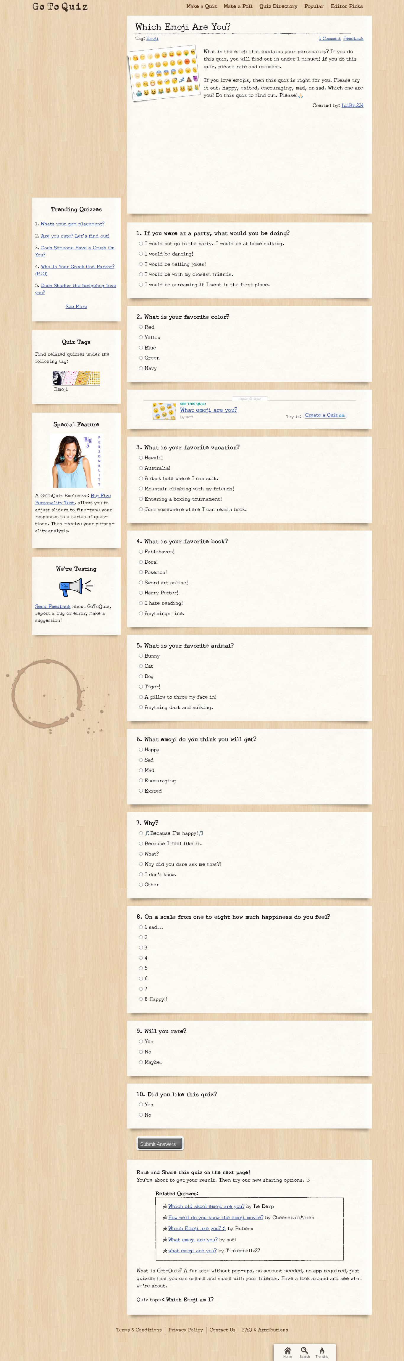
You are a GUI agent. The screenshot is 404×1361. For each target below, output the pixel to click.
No (147, 1052)
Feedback (353, 38)
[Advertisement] (249, 158)
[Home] (60, 7)
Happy (151, 749)
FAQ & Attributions (265, 1330)
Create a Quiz (321, 415)
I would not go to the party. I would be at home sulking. (214, 243)
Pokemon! (155, 572)
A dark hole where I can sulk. (181, 478)
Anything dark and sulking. (178, 707)
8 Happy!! (155, 999)
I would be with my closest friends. (188, 274)
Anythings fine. (164, 613)
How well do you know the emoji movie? (215, 1217)
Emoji (152, 38)
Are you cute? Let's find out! (75, 236)
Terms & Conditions (139, 1330)
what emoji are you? (192, 1250)
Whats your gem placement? (72, 224)
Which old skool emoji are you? (206, 1206)
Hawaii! (153, 458)
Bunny (151, 656)
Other (151, 884)
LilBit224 (352, 105)
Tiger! (152, 687)
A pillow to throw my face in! (180, 697)
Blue (149, 348)
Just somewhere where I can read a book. (195, 509)
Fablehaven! (159, 552)
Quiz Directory (279, 6)
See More (76, 306)
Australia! (157, 468)
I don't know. (160, 874)
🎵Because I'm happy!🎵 (173, 833)
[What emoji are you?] (164, 411)
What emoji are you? (208, 410)
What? (151, 854)
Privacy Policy (186, 1330)
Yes (148, 1041)
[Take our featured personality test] (76, 460)
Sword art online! (165, 583)
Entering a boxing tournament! (182, 499)
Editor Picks (347, 6)
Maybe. (152, 1062)
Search (305, 1356)
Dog (148, 676)
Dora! (150, 562)
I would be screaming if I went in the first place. (206, 284)
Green (151, 358)
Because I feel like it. (172, 843)
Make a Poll (238, 6)
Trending (322, 1356)
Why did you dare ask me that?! (182, 864)
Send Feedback (53, 606)
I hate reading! (163, 603)
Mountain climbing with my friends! (188, 489)
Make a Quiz (202, 6)
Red (148, 327)
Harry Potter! (161, 593)
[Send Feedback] (76, 587)
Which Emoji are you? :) (197, 1228)
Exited (152, 791)
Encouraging (159, 780)
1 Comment (330, 38)
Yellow (151, 337)
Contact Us (222, 1330)
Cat (148, 666)
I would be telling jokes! (174, 264)
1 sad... (153, 927)
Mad (148, 770)
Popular (314, 6)
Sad (148, 760)
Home (287, 1356)
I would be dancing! (168, 254)
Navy (150, 368)
